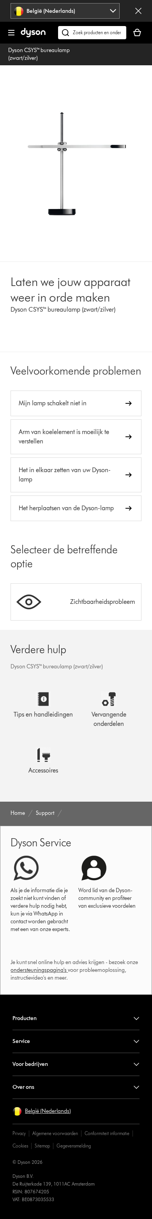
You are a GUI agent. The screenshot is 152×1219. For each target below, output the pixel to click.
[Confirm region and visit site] (138, 11)
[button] (41, 1111)
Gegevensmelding (74, 1146)
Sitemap (42, 1146)
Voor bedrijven (30, 1064)
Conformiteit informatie (107, 1133)
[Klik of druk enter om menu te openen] (11, 33)
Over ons (23, 1087)
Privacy (19, 1133)
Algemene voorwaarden (55, 1133)
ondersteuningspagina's (39, 970)
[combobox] (65, 11)
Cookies (20, 1146)
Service (21, 1041)
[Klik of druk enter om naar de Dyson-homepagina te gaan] (33, 35)
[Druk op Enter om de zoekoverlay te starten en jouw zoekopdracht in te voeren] (92, 32)
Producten (24, 1018)
